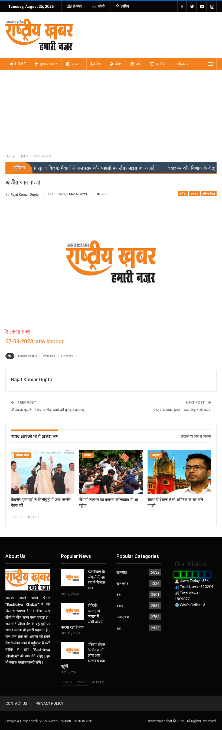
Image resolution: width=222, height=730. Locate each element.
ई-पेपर (77, 6)
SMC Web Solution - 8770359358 (67, 721)
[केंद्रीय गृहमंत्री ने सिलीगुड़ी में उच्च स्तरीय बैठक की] (42, 472)
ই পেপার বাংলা (67, 355)
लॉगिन (125, 6)
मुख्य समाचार (48, 64)
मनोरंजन (162, 64)
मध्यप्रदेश (122, 617)
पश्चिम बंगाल (209, 193)
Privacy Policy (49, 703)
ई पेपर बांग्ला (49, 355)
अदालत (156, 455)
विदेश (118, 64)
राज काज (122, 583)
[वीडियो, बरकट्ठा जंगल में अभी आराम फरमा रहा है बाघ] (72, 611)
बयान (119, 605)
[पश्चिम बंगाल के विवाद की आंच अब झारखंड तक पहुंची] (72, 650)
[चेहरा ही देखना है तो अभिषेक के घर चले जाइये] (179, 472)
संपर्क (101, 6)
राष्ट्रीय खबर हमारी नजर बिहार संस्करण (182, 410)
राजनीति (121, 572)
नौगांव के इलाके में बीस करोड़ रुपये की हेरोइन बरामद (47, 410)
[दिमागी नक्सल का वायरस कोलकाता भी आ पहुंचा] (111, 472)
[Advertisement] (111, 111)
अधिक (181, 64)
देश (98, 64)
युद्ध (118, 628)
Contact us (16, 703)
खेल (138, 64)
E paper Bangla (27, 355)
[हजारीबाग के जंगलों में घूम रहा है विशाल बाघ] (72, 577)
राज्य (75, 64)
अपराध (88, 455)
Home (20, 64)
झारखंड (194, 193)
